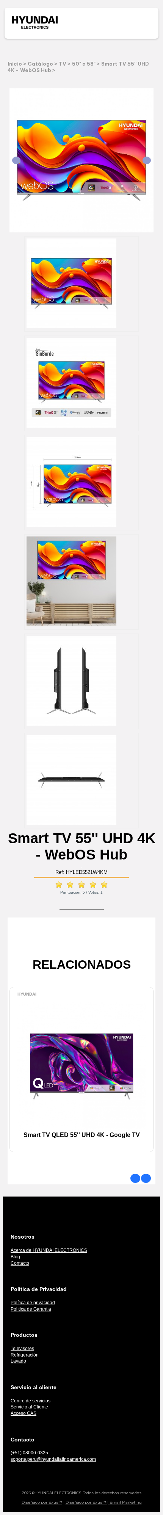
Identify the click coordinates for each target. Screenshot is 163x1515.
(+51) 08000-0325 (29, 1452)
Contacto (20, 1263)
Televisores (22, 1348)
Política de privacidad (33, 1302)
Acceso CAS (23, 1413)
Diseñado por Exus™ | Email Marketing (104, 1502)
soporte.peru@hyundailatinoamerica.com (53, 1459)
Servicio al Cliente (29, 1407)
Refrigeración (25, 1355)
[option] (81, 1077)
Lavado (18, 1361)
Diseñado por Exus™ (42, 1502)
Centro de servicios (30, 1401)
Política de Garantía (31, 1309)
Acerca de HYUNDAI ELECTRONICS (49, 1250)
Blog (15, 1256)
